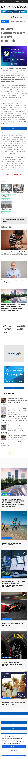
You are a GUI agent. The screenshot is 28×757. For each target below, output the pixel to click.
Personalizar (14, 750)
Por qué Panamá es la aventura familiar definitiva (11, 544)
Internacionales (7, 494)
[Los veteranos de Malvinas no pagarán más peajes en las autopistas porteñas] (6, 204)
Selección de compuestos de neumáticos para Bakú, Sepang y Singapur (12, 664)
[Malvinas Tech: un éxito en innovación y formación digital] (18, 187)
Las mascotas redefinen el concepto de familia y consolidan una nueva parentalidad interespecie (14, 253)
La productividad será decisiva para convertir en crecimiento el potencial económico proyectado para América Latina (13, 584)
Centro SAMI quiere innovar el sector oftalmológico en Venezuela (21, 328)
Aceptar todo (14, 746)
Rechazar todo (14, 754)
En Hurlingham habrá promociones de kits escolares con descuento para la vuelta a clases (7, 328)
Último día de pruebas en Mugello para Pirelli (12, 624)
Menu (3, 1)
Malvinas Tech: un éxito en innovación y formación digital (18, 192)
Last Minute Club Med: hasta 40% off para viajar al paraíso (13, 703)
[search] (25, 17)
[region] (14, 745)
